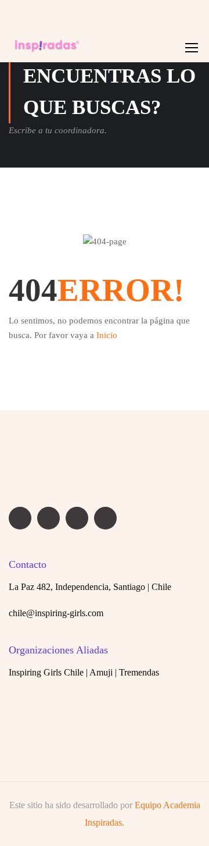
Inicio (106, 335)
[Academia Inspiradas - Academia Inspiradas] (47, 49)
